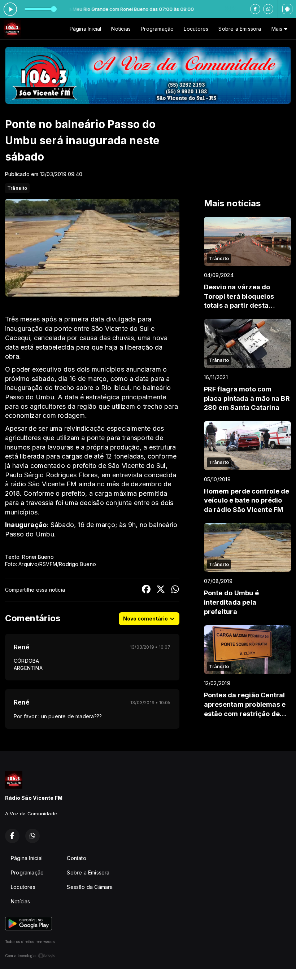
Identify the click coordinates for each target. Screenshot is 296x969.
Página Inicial (85, 29)
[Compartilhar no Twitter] (160, 590)
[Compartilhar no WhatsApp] (175, 590)
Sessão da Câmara (90, 887)
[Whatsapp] (268, 9)
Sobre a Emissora (239, 29)
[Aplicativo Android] (287, 9)
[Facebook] (255, 9)
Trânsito (17, 188)
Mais (277, 29)
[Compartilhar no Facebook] (146, 590)
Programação (157, 29)
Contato (76, 858)
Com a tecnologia (20, 955)
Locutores (196, 29)
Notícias (121, 29)
